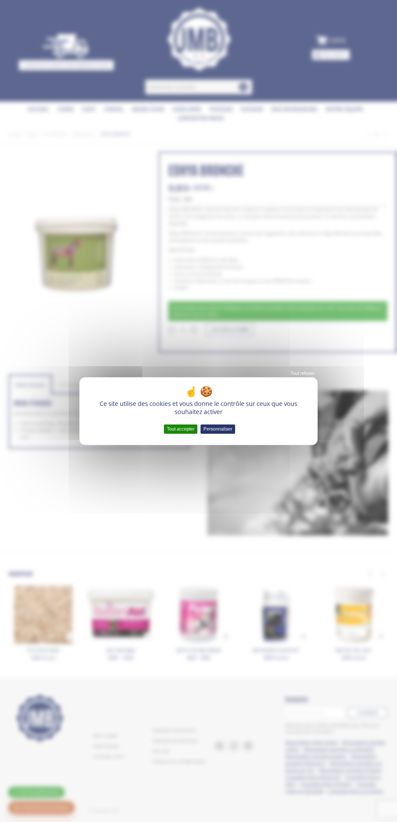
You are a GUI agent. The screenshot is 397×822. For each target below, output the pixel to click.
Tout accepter (180, 429)
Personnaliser (217, 429)
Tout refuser (302, 373)
